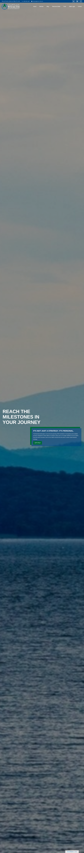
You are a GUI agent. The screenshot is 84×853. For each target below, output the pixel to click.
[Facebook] (80, 1)
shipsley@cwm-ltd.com (38, 1)
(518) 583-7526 (26, 1)
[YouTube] (77, 1)
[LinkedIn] (73, 1)
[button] (35, 6)
